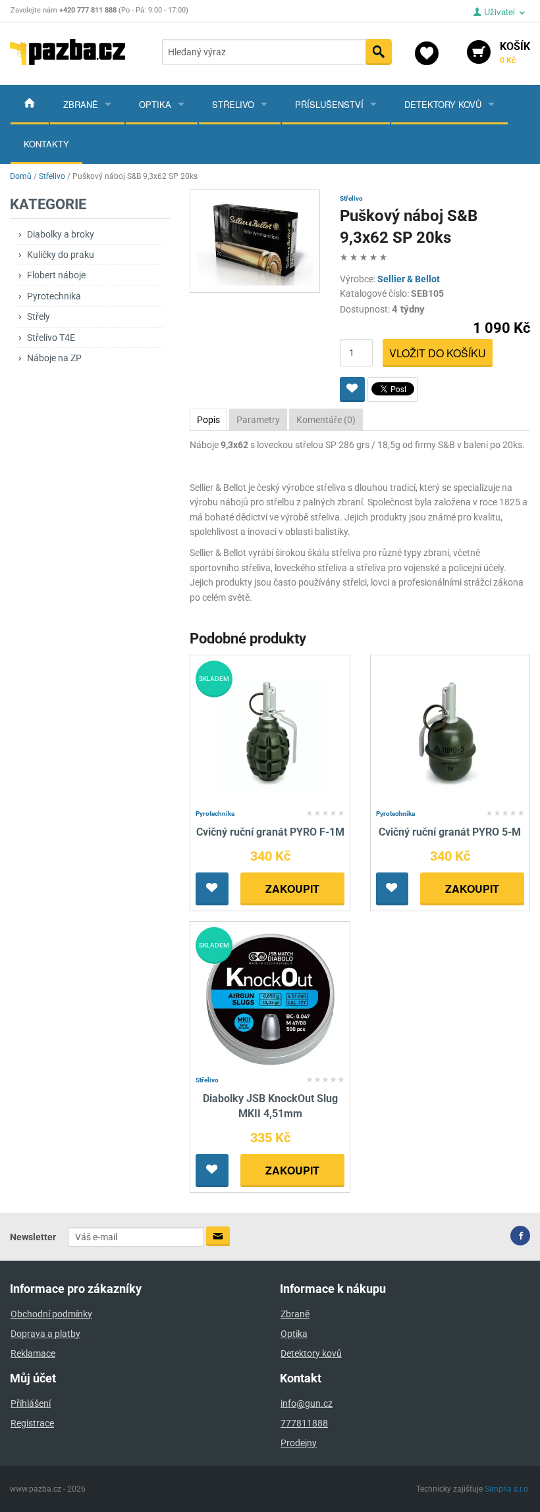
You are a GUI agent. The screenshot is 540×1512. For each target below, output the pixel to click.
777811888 (304, 1423)
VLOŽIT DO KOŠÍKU (437, 353)
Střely (38, 316)
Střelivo (233, 104)
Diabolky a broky (60, 234)
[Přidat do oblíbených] (352, 389)
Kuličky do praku (60, 254)
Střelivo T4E (51, 337)
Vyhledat (378, 52)
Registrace (32, 1423)
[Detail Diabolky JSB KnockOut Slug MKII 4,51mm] (270, 999)
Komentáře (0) (326, 420)
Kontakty (46, 144)
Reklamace (33, 1353)
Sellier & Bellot (408, 279)
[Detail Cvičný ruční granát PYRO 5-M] (450, 732)
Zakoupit (292, 888)
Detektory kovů (442, 104)
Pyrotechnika (54, 296)
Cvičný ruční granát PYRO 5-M (450, 832)
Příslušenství (329, 104)
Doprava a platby (45, 1333)
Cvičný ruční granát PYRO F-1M (270, 832)
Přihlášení (31, 1403)
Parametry (258, 420)
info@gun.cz (307, 1403)
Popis (208, 420)
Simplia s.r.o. (507, 1489)
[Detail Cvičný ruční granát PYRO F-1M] (270, 732)
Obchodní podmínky (51, 1314)
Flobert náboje (56, 275)
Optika (155, 104)
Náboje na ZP (54, 358)
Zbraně (80, 104)
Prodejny (299, 1443)
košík (515, 52)
